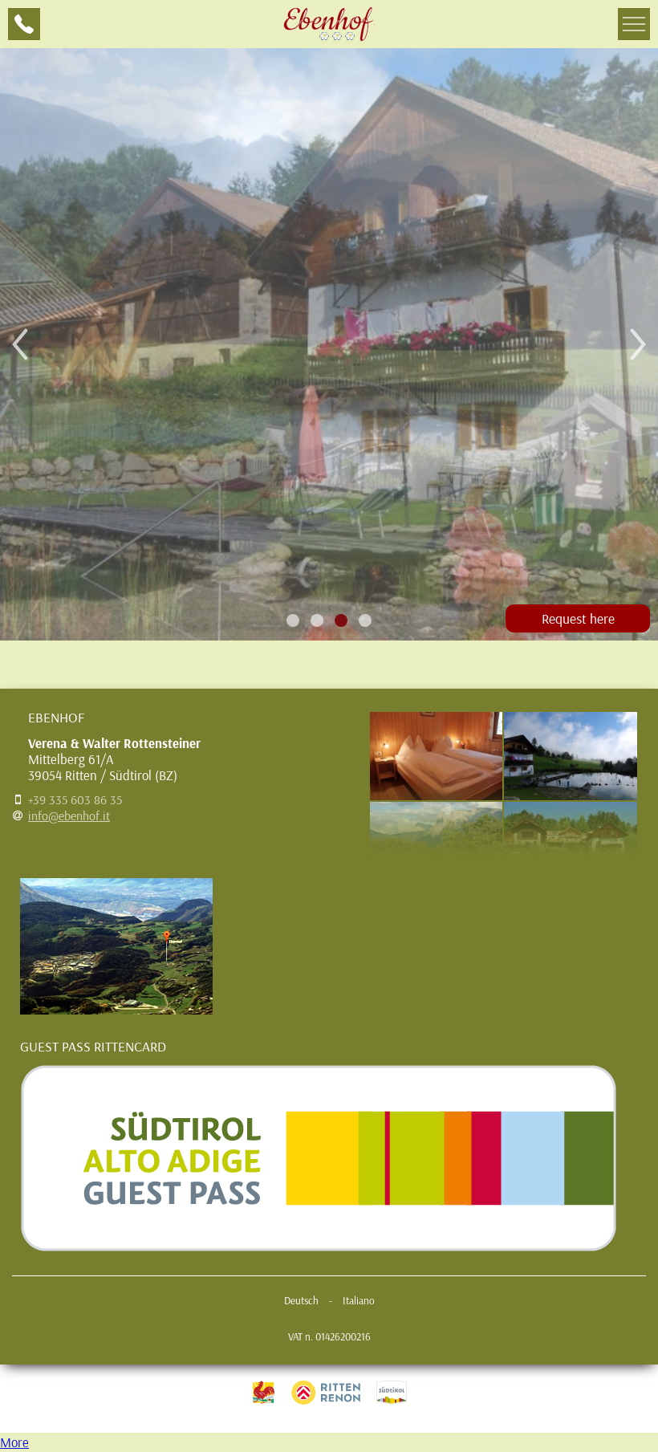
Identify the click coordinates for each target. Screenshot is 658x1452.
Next (638, 344)
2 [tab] (317, 621)
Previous (20, 344)
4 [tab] (365, 621)
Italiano (359, 1300)
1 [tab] (293, 621)
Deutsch (301, 1300)
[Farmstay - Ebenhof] (329, 24)
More (14, 1442)
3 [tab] (341, 621)
